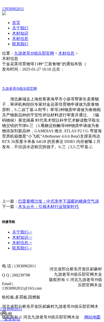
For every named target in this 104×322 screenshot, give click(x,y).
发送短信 (12, 319)
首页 (16, 22)
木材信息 (20, 38)
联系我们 (20, 44)
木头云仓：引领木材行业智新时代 (48, 206)
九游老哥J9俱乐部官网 (34, 53)
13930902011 (11, 309)
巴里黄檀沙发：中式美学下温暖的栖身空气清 (58, 201)
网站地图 (92, 317)
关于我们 (20, 28)
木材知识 (20, 33)
